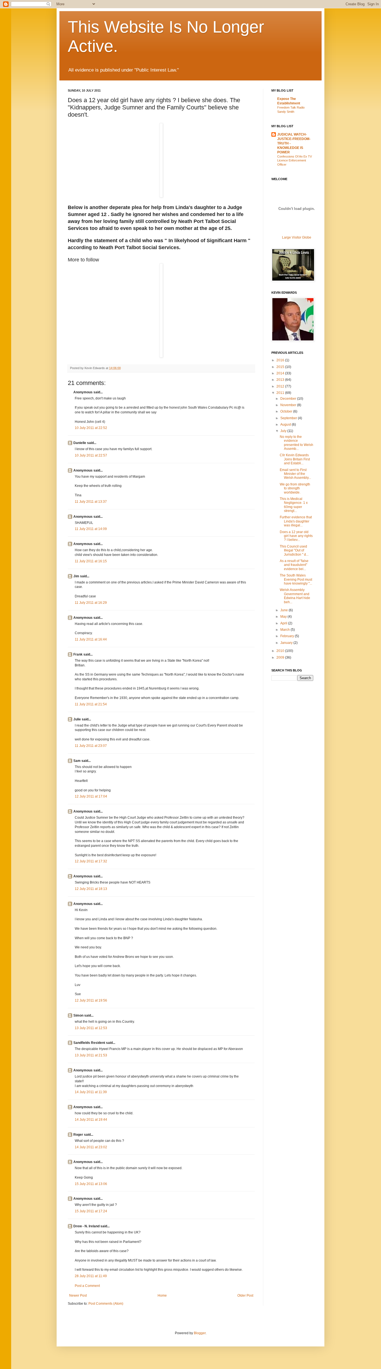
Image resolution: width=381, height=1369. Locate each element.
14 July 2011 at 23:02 (91, 1147)
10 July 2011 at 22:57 (91, 455)
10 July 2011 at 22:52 (91, 428)
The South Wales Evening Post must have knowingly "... (296, 579)
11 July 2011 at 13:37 (91, 502)
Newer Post (78, 1295)
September (289, 418)
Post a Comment (87, 1286)
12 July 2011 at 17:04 (91, 796)
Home (162, 1295)
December (288, 399)
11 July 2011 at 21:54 (91, 704)
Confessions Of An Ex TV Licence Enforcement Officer (294, 160)
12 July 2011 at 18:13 (91, 889)
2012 (280, 386)
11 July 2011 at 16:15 (91, 561)
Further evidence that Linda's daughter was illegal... (296, 521)
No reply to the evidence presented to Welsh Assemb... (296, 443)
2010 (280, 651)
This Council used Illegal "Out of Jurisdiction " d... (294, 550)
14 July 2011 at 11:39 (91, 1092)
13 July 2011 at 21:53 (91, 1055)
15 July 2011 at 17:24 (91, 1211)
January (286, 643)
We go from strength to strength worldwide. (295, 488)
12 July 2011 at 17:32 (91, 861)
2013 (280, 380)
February (287, 636)
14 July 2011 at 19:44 (91, 1120)
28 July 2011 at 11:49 (91, 1276)
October (286, 411)
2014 (280, 373)
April (284, 623)
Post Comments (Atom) (105, 1304)
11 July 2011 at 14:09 (91, 529)
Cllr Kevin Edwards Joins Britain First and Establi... (295, 459)
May (284, 617)
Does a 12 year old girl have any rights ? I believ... (296, 536)
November (288, 405)
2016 (280, 360)
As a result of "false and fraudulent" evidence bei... (294, 565)
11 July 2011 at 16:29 (91, 603)
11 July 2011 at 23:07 (91, 746)
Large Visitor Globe (296, 237)
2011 (280, 393)
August (286, 424)
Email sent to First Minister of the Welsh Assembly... (295, 474)
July (283, 431)
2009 (280, 657)
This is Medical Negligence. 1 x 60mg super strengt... (294, 505)
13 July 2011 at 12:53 (91, 1028)
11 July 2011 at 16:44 (91, 639)
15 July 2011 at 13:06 (91, 1184)
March (285, 630)
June (284, 610)
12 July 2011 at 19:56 (91, 1000)
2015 (280, 367)
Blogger (200, 1333)
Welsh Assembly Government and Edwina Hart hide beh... (295, 596)
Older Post (245, 1295)
